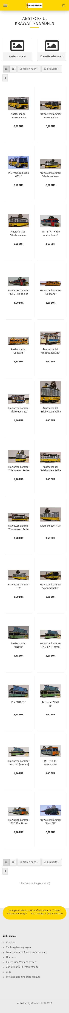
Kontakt (10, 942)
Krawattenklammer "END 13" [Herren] (50, 645)
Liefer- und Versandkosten (21, 962)
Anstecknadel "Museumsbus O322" (19, 116)
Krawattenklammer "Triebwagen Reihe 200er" (18, 468)
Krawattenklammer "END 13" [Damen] (18, 763)
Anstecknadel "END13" (18, 645)
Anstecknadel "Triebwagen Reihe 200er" (50, 410)
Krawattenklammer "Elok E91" (50, 821)
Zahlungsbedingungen (18, 947)
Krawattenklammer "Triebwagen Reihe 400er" (18, 527)
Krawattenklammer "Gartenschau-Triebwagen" (50, 174)
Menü (5, 5)
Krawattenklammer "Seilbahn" (50, 292)
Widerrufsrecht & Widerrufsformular (26, 952)
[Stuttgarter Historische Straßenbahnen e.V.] (34, 5)
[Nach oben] (59, 1008)
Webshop (22, 1003)
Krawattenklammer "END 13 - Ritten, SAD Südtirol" (18, 821)
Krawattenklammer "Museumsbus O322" (50, 116)
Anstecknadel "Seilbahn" (18, 351)
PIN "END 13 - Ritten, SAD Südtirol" (50, 763)
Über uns (11, 957)
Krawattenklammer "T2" (18, 586)
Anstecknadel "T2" (50, 525)
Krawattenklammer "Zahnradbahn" (50, 586)
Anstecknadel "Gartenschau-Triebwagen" (18, 233)
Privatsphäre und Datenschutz (23, 976)
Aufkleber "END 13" (50, 704)
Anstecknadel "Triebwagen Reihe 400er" (50, 468)
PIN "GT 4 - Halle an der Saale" (50, 233)
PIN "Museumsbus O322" (18, 174)
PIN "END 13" (18, 702)
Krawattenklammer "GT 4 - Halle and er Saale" (18, 292)
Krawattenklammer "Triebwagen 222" (18, 410)
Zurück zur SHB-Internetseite (22, 967)
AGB (8, 972)
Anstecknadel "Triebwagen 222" (50, 351)
